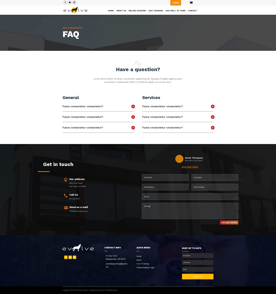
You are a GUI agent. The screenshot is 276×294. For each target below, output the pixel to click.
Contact (192, 10)
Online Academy (137, 10)
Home (111, 10)
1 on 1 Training (142, 264)
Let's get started (229, 222)
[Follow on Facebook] (65, 2)
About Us (121, 10)
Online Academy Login (145, 267)
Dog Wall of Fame (175, 10)
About (138, 260)
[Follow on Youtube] (70, 2)
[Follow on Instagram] (74, 2)
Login (175, 2)
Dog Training (156, 10)
